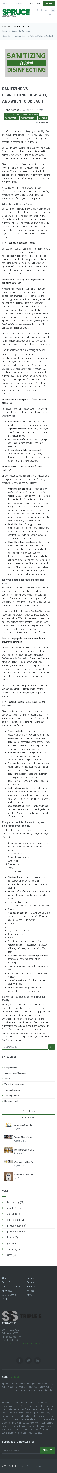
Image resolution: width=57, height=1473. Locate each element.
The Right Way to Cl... (24, 1149)
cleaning (13, 1213)
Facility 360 (34, 3)
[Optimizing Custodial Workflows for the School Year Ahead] (8, 1124)
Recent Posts (28, 1111)
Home (4, 31)
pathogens (33, 114)
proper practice (12, 118)
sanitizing (43, 118)
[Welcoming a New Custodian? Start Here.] (8, 1161)
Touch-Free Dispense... (24, 1174)
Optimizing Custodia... (24, 1125)
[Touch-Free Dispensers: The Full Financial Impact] (8, 1176)
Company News (11, 1067)
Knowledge (7, 1290)
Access (30, 1290)
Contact (19, 3)
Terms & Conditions (11, 1286)
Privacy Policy (8, 1282)
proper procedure (28, 118)
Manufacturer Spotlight (15, 1073)
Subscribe (47, 1450)
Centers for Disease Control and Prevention (21, 368)
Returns (30, 1282)
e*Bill (4, 1299)
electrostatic (15, 1219)
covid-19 (14, 1208)
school (16, 833)
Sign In (49, 3)
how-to (12, 1237)
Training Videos (11, 1095)
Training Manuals (12, 1090)
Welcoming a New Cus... (25, 1162)
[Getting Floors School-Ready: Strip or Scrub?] (8, 1137)
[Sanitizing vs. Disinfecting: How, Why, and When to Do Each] (26, 62)
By (11, 110)
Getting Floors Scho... (24, 1137)
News (7, 1078)
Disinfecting (10, 114)
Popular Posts (28, 1117)
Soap (11, 1254)
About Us (7, 3)
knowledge (22, 114)
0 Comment (43, 123)
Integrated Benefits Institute (37, 611)
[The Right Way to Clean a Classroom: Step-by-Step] (8, 1150)
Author (30, 1294)
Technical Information (14, 1084)
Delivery (30, 1278)
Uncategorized (11, 1101)
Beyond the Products (20, 31)
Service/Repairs (9, 1294)
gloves (12, 1243)
